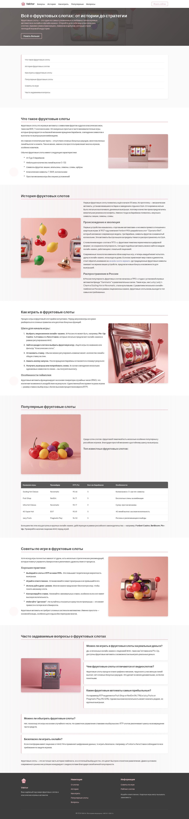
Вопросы (90, 4)
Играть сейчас (160, 4)
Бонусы (41, 4)
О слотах (75, 784)
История (51, 4)
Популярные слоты (79, 797)
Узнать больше (31, 36)
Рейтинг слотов (128, 789)
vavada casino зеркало (119, 261)
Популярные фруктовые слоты (39, 79)
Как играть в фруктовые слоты (38, 72)
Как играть (63, 4)
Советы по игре (32, 85)
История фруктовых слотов (37, 66)
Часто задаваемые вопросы (37, 92)
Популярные (77, 4)
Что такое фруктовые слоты (37, 59)
